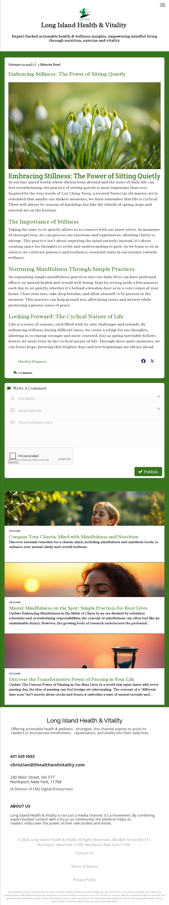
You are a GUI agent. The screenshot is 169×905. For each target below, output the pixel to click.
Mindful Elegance (32, 361)
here (114, 901)
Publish (150, 471)
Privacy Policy (84, 879)
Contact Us (84, 853)
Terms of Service (84, 866)
